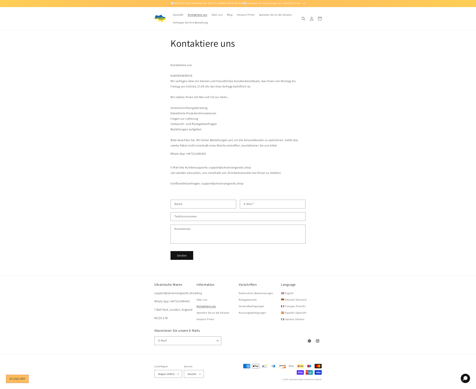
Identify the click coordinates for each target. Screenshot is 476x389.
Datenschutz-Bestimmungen (256, 293)
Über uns (202, 299)
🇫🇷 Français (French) (293, 306)
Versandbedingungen (251, 306)
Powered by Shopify (313, 379)
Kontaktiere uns (206, 306)
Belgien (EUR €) (166, 374)
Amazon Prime (205, 319)
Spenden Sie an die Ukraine (213, 312)
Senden (182, 255)
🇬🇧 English (287, 293)
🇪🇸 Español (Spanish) (293, 312)
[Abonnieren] (217, 340)
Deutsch (192, 374)
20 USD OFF (17, 378)
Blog (199, 293)
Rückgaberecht (248, 299)
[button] (303, 19)
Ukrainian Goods (296, 379)
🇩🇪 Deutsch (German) (294, 299)
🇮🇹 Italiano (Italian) (293, 319)
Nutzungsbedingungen (252, 312)
